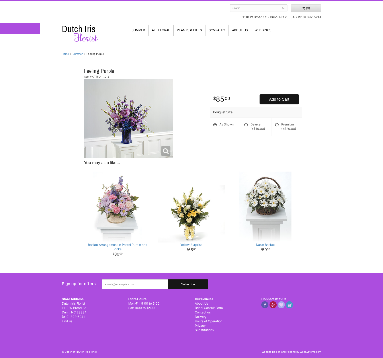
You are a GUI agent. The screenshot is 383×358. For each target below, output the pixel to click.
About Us (201, 303)
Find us (67, 321)
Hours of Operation (208, 321)
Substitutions (204, 330)
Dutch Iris (80, 33)
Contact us (203, 312)
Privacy (200, 325)
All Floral (161, 30)
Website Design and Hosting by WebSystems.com (291, 351)
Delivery (201, 317)
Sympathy (217, 30)
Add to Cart (279, 99)
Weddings (263, 30)
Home (65, 53)
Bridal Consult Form (209, 308)
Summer (138, 30)
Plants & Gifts (189, 30)
